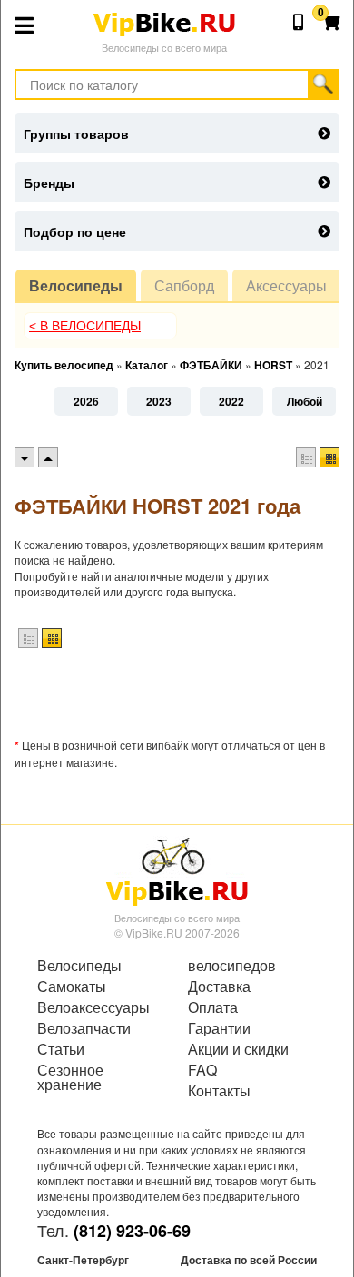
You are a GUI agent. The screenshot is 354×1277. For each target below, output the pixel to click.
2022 (231, 401)
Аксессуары (286, 285)
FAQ (202, 1070)
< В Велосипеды (85, 326)
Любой (304, 401)
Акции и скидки (238, 1049)
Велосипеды (76, 285)
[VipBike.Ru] (177, 870)
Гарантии (219, 1028)
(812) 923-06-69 (132, 1231)
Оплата (213, 1007)
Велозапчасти (84, 1028)
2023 (159, 401)
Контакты (219, 1091)
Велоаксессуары (93, 1007)
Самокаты (71, 986)
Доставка (219, 986)
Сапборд (184, 285)
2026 (86, 401)
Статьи (60, 1049)
